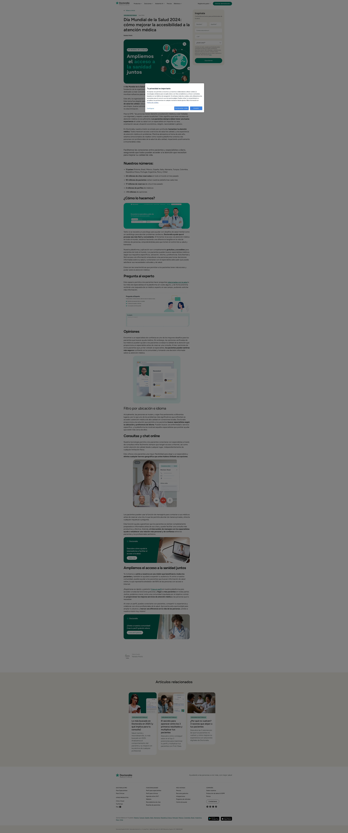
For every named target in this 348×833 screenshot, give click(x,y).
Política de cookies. (153, 102)
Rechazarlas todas (181, 108)
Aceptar (196, 108)
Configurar (150, 108)
